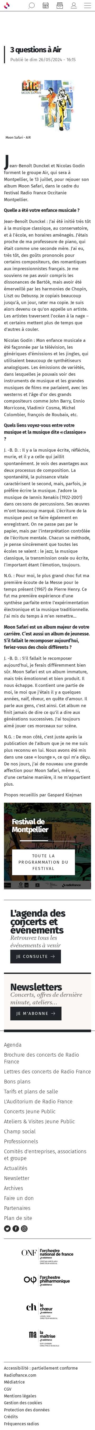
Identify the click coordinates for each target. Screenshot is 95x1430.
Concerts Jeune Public (29, 1111)
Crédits (11, 1416)
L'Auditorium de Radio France (38, 1101)
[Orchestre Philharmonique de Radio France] (47, 1283)
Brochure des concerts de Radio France (41, 1058)
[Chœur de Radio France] (47, 1310)
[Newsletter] (59, 5)
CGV (7, 1389)
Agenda (13, 1045)
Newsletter (16, 1178)
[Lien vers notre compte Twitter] (8, 1228)
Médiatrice (14, 1382)
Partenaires (17, 1208)
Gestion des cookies (23, 1402)
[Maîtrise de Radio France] (47, 1338)
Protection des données (26, 1409)
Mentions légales (20, 1396)
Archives (13, 1188)
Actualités (15, 1168)
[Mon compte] (73, 5)
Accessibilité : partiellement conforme (41, 1368)
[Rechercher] (31, 5)
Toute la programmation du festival (43, 862)
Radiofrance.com (20, 1375)
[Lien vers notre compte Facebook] (16, 1228)
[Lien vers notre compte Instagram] (24, 1228)
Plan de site (18, 1218)
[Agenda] (45, 5)
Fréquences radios (21, 1423)
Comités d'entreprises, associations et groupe (45, 1154)
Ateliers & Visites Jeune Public (39, 1121)
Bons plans (17, 1081)
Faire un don (19, 1198)
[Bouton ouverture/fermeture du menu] (87, 5)
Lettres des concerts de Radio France (47, 1071)
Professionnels (21, 1141)
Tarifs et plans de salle (31, 1091)
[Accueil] (7, 5)
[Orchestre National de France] (47, 1255)
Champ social (20, 1131)
